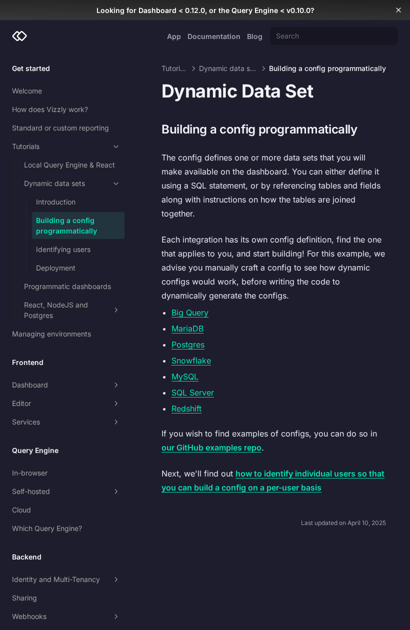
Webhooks (29, 616)
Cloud (21, 510)
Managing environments (51, 334)
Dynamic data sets (54, 183)
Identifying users (63, 249)
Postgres (188, 345)
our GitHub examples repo (212, 447)
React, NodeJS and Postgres (56, 310)
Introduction (56, 202)
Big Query (190, 313)
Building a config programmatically (66, 225)
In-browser (30, 472)
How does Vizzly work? (50, 109)
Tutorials (26, 146)
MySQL (185, 377)
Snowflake (191, 361)
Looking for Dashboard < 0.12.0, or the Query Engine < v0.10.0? (205, 10)
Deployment (56, 268)
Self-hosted (31, 491)
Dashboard (30, 384)
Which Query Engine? (47, 528)
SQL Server (193, 393)
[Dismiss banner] (398, 10)
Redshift (187, 409)
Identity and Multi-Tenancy (56, 579)
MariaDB (188, 329)
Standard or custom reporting (60, 128)
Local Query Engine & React (69, 164)
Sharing (24, 598)
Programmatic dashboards (67, 286)
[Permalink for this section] (365, 129)
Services (26, 422)
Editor (21, 403)
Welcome (27, 90)
